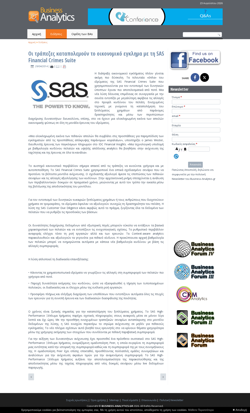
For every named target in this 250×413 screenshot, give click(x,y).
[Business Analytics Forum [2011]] (195, 350)
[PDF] (64, 66)
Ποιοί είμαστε (130, 400)
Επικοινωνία (149, 400)
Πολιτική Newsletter (171, 400)
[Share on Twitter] (204, 77)
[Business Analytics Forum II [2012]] (195, 327)
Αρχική (36, 34)
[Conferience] (155, 24)
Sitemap (114, 400)
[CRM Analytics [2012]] (195, 304)
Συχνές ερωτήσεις (77, 400)
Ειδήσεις (56, 34)
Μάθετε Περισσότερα (201, 409)
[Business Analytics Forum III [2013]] (195, 281)
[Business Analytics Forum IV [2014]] (195, 258)
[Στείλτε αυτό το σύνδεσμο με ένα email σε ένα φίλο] (58, 66)
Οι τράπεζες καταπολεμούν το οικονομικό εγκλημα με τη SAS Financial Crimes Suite (96, 57)
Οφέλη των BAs (82, 34)
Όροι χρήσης (98, 400)
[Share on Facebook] (195, 77)
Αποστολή (195, 164)
